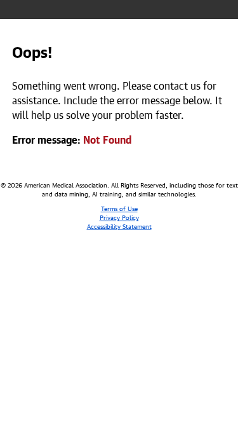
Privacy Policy (119, 217)
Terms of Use (119, 208)
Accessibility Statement (119, 226)
